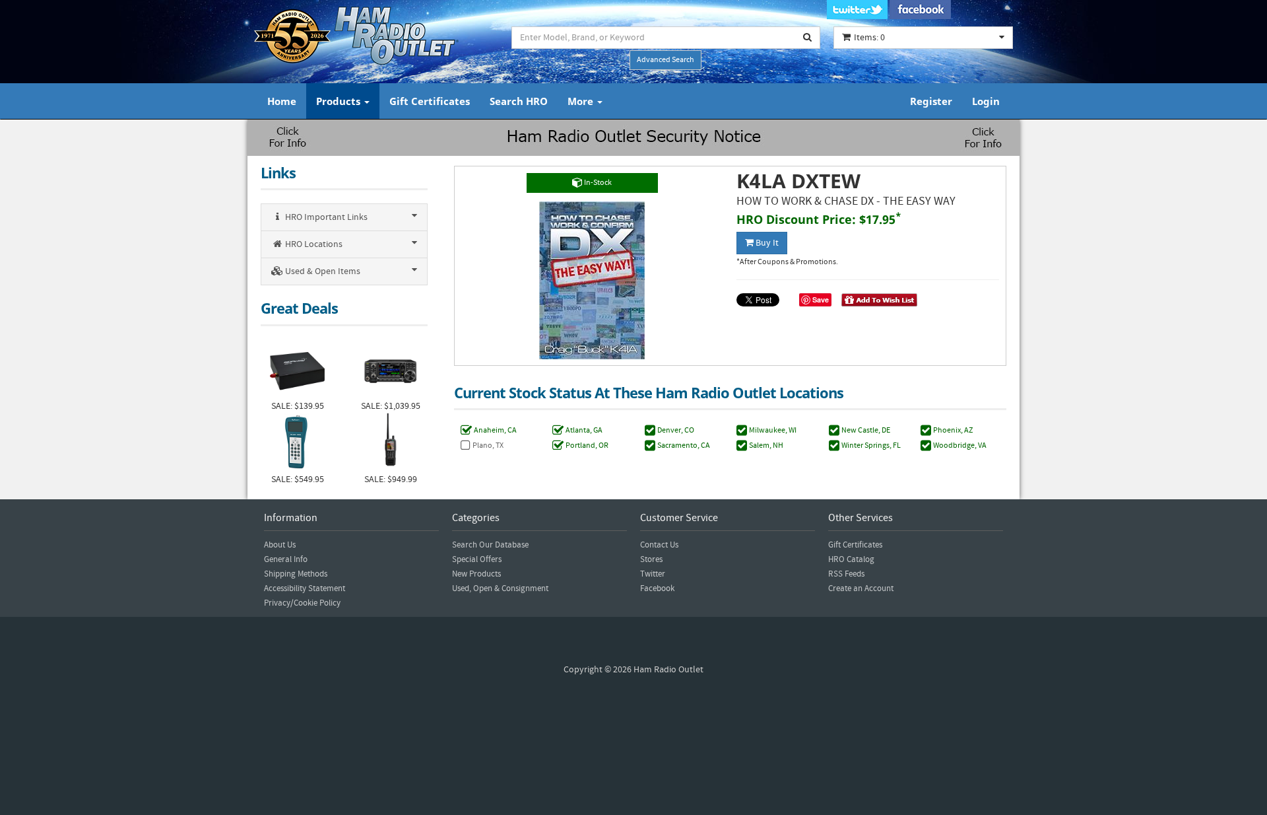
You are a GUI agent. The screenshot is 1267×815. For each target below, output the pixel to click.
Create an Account (860, 588)
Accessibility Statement (304, 588)
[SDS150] (390, 443)
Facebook (657, 588)
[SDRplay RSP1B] (297, 369)
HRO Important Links (325, 217)
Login (986, 101)
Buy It (766, 243)
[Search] (807, 37)
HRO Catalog (851, 559)
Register (931, 101)
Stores (651, 559)
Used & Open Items (321, 271)
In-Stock (597, 183)
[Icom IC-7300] (390, 369)
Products (339, 101)
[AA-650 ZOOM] (297, 443)
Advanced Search (665, 60)
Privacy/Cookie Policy (302, 603)
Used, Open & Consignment (500, 588)
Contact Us (659, 545)
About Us (280, 545)
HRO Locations (312, 244)
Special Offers (477, 559)
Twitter (652, 574)
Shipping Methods (295, 574)
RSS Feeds (846, 574)
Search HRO (519, 101)
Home (281, 101)
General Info (286, 559)
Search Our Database (490, 545)
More (582, 101)
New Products (476, 574)
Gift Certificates (429, 101)
